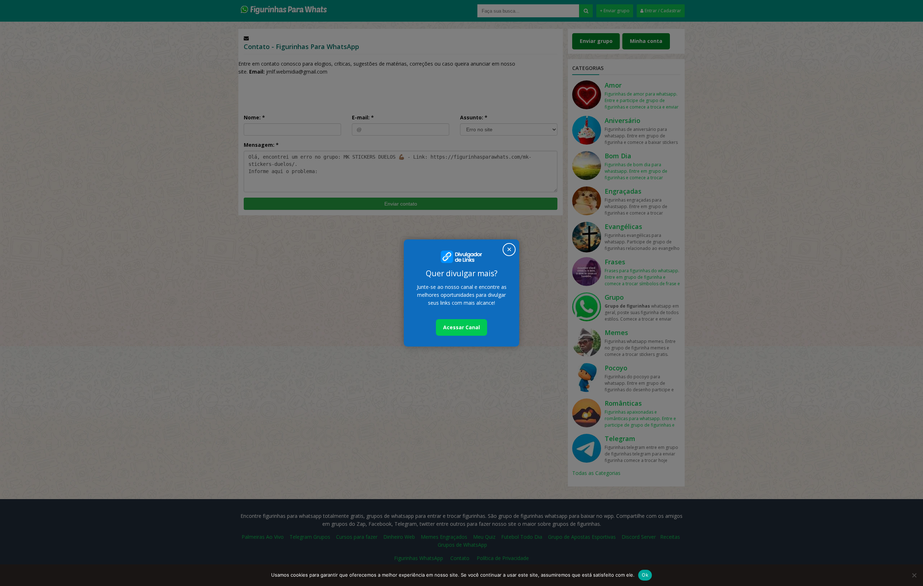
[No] (914, 575)
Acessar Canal (461, 327)
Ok (645, 575)
